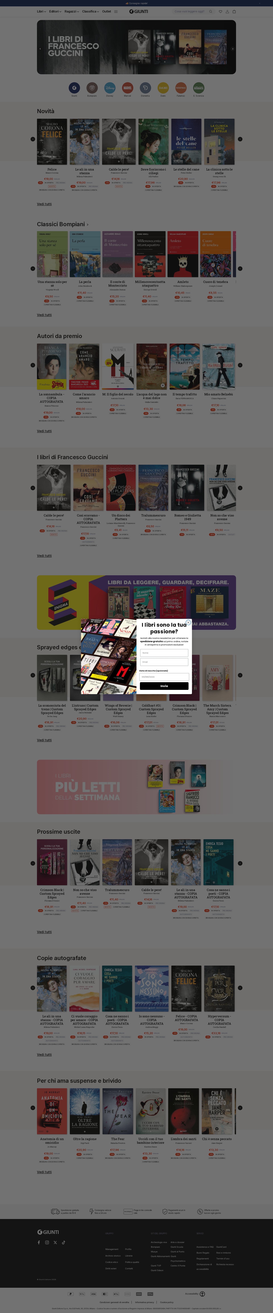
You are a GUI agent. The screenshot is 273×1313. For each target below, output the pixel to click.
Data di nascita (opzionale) (153, 670)
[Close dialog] (188, 622)
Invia (164, 686)
